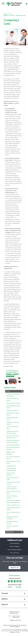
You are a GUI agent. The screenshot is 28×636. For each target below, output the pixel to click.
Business (5, 599)
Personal (5, 593)
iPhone (10, 587)
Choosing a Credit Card (12, 410)
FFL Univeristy (22, 625)
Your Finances (7, 14)
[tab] (14, 391)
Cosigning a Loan (20, 15)
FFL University (14, 553)
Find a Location (14, 546)
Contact (5, 625)
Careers (10, 625)
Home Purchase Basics (14, 549)
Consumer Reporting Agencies (12, 497)
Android (18, 587)
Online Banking (14, 543)
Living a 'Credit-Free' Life (13, 505)
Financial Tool (9, 532)
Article (8, 391)
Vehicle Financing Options (13, 445)
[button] (25, 593)
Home (5, 14)
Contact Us (14, 567)
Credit (12, 15)
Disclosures (15, 625)
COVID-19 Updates (14, 626)
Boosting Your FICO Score (13, 403)
